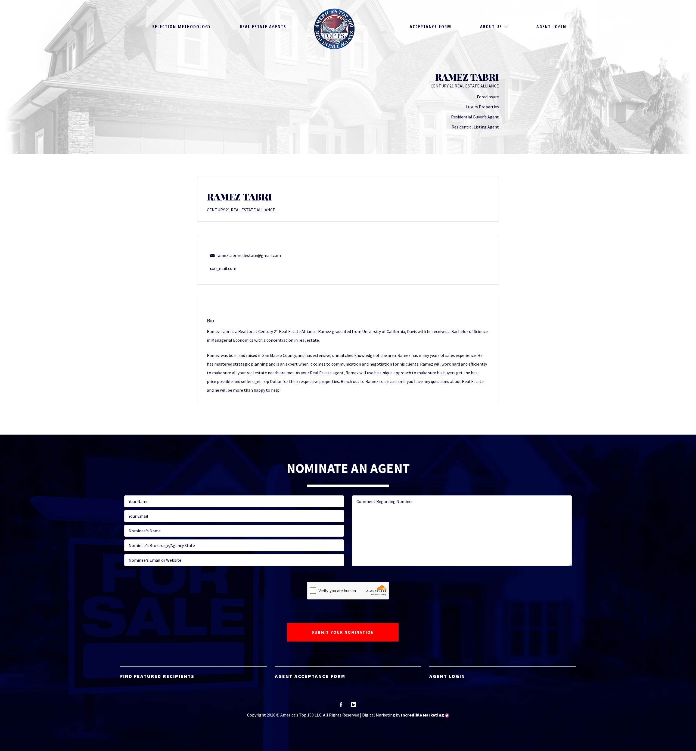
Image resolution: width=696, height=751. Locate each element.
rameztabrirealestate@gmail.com (248, 255)
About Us (491, 27)
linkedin (353, 706)
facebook (341, 706)
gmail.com (226, 268)
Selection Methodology (181, 27)
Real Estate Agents (263, 27)
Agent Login (551, 27)
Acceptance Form (430, 27)
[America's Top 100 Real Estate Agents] (334, 28)
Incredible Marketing (422, 715)
